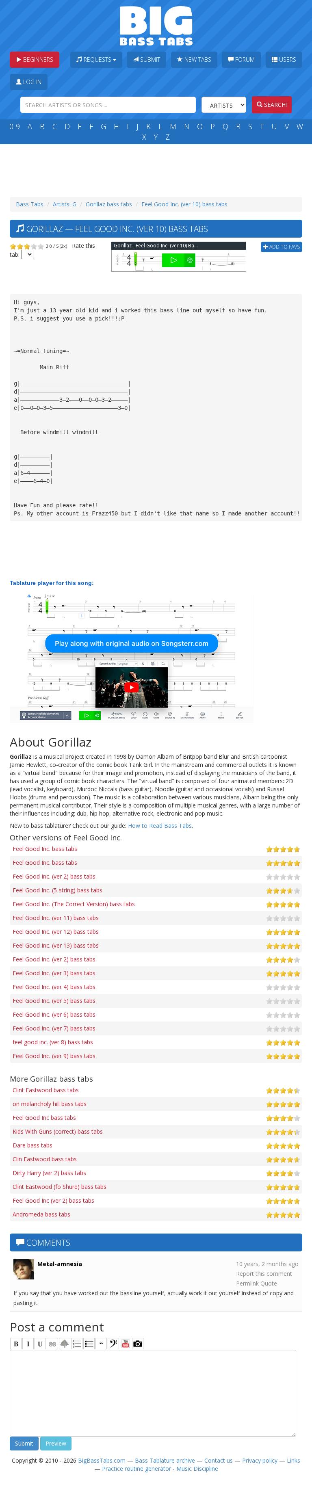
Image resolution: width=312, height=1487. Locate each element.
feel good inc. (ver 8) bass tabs (53, 1042)
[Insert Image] (64, 1343)
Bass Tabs (29, 204)
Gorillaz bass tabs (109, 204)
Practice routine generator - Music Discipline (160, 1468)
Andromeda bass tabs (41, 1214)
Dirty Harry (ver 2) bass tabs (49, 1173)
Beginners (37, 59)
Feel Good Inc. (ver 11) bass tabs (56, 918)
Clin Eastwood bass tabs (45, 1159)
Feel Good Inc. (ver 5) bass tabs (54, 1000)
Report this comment (264, 1273)
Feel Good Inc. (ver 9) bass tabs (54, 1056)
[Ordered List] (76, 1343)
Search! (274, 104)
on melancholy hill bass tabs (50, 1104)
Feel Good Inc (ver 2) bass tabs (53, 1200)
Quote (268, 1283)
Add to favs (284, 246)
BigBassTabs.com (102, 1460)
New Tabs (197, 59)
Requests (97, 59)
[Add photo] (137, 1343)
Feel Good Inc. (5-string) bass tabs (57, 890)
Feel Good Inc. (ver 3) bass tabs (54, 973)
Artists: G (64, 204)
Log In (31, 82)
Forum (244, 59)
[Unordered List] (89, 1343)
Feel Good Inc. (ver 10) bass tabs (184, 204)
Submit (149, 59)
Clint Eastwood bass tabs (46, 1090)
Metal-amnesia (59, 1264)
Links (293, 1460)
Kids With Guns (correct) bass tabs (58, 1131)
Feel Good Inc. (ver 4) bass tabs (54, 987)
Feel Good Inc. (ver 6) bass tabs (54, 1014)
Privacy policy (259, 1460)
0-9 (14, 126)
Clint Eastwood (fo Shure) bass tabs (59, 1186)
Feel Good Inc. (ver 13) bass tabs (56, 945)
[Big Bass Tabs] (156, 25)
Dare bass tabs (32, 1145)
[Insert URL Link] (52, 1343)
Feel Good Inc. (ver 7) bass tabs (54, 1028)
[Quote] (101, 1343)
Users (286, 59)
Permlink (247, 1283)
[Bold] (16, 1343)
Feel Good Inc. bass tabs (45, 849)
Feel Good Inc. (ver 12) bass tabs (56, 931)
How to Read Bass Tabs (160, 825)
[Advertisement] (158, 168)
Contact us (218, 1460)
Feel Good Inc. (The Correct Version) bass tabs (74, 904)
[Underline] (40, 1343)
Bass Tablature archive (165, 1460)
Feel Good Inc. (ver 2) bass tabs (54, 876)
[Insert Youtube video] (125, 1343)
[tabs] (113, 1343)
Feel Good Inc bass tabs (44, 1117)
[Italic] (28, 1343)
